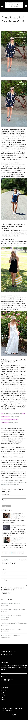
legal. (2, 692)
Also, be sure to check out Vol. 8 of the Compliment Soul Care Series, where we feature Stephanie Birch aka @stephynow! (14, 482)
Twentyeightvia (14, 146)
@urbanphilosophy (14, 416)
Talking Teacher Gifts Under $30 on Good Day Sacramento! (18, 539)
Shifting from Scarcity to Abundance (10, 603)
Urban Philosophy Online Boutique (13, 413)
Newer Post (22, 560)
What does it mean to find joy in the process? (13, 609)
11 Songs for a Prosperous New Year (11, 635)
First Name (4, 499)
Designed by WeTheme (6, 710)
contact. (3, 699)
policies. (3, 690)
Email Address (5, 494)
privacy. (3, 695)
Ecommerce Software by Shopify (15, 708)
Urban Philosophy (6, 140)
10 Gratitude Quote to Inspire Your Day (11, 629)
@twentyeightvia (13, 422)
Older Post (6, 560)
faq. (2, 697)
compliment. (4, 708)
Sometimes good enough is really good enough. (14, 623)
